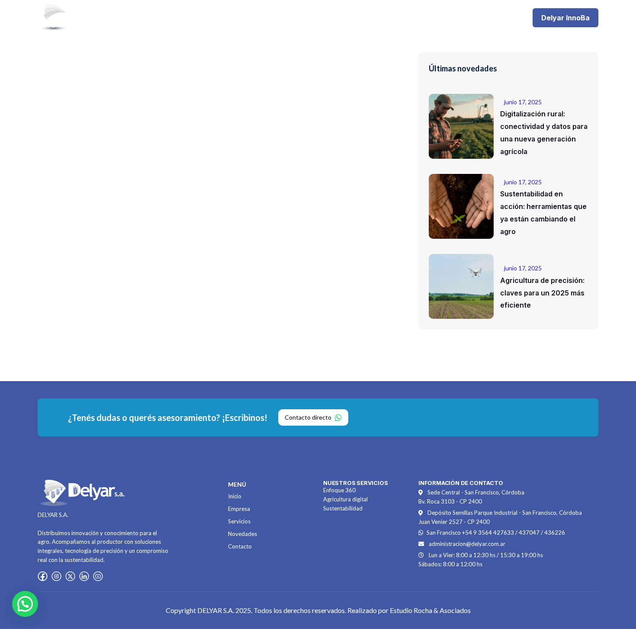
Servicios (324, 17)
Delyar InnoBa (565, 17)
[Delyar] (81, 17)
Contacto (420, 17)
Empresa (281, 17)
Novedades (371, 17)
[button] (25, 604)
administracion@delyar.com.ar (467, 543)
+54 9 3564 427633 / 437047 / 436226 (513, 532)
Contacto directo (308, 417)
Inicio (244, 17)
